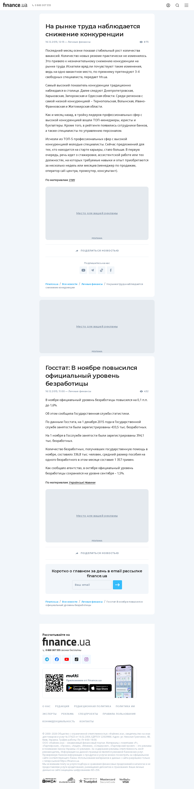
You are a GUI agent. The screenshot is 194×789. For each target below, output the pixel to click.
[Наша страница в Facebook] (56, 659)
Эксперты (49, 714)
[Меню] (186, 5)
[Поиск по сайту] (177, 5)
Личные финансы (79, 41)
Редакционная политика (92, 706)
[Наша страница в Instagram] (86, 659)
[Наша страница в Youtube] (66, 659)
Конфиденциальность (58, 721)
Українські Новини (82, 482)
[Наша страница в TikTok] (76, 659)
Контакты (87, 721)
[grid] (97, 455)
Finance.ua (51, 284)
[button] (117, 584)
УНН (72, 180)
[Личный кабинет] (168, 5)
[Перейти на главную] (15, 5)
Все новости (69, 284)
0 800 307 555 (43, 5)
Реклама (67, 714)
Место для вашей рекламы (97, 213)
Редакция (62, 706)
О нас (46, 706)
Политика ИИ (125, 706)
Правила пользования (119, 714)
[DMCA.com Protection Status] (49, 784)
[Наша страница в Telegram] (47, 659)
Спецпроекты (88, 714)
